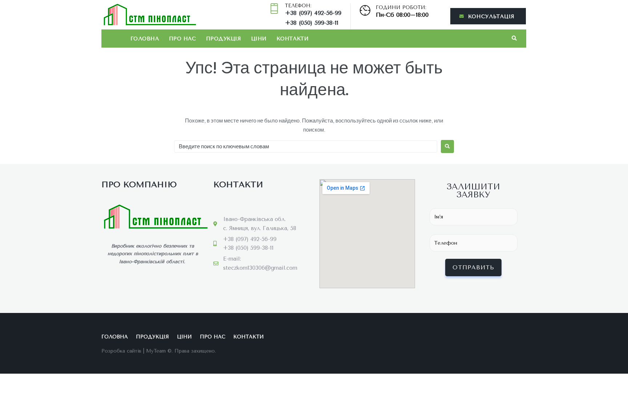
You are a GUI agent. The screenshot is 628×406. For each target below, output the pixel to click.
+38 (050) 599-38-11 (311, 22)
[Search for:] (305, 146)
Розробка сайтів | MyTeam (133, 351)
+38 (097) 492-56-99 (313, 12)
